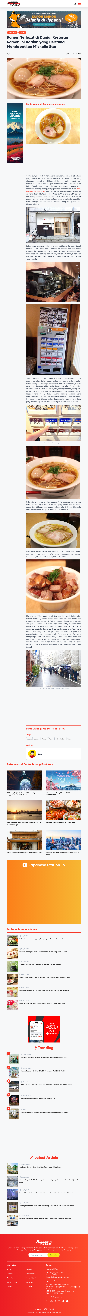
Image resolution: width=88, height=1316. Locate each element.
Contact (10, 1273)
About (9, 1269)
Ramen (44, 739)
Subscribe (53, 1255)
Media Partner (12, 1282)
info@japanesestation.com (59, 1277)
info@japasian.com (56, 1297)
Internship (29, 1269)
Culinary (22, 32)
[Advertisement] (53, 708)
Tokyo (51, 739)
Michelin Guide (39, 191)
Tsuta (69, 739)
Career (9, 1286)
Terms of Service (31, 1278)
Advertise (10, 1278)
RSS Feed (29, 1286)
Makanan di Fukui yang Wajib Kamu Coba (60, 822)
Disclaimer (29, 1282)
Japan (29, 739)
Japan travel (12, 32)
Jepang (36, 739)
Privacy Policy (30, 1273)
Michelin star (60, 739)
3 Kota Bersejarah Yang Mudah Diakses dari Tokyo (24, 852)
